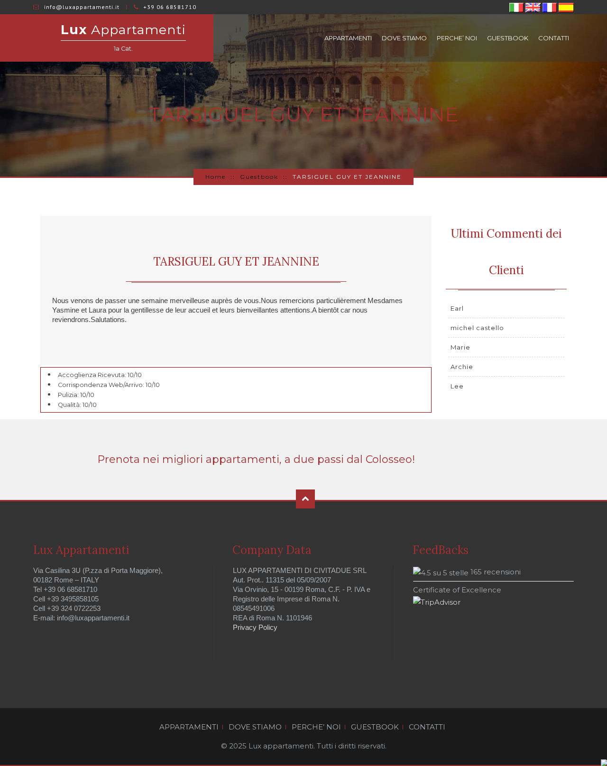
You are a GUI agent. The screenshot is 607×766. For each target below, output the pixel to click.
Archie (462, 366)
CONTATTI (553, 38)
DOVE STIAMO (404, 38)
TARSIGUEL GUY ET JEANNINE (236, 261)
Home (215, 176)
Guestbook (259, 176)
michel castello (477, 328)
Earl (457, 308)
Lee (457, 386)
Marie (460, 347)
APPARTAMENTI (348, 38)
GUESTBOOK (507, 38)
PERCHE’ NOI (457, 38)
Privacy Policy (255, 627)
